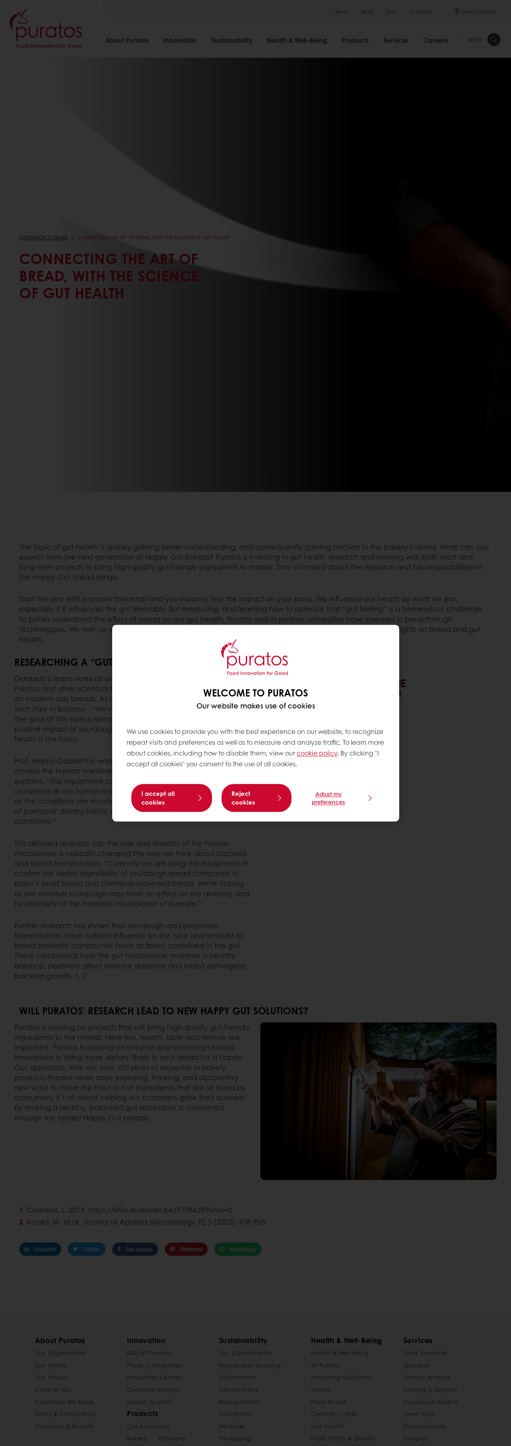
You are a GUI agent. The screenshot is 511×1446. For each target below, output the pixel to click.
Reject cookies (243, 798)
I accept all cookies (158, 798)
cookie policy (317, 753)
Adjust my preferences (328, 798)
